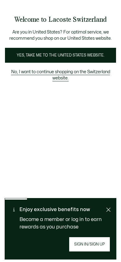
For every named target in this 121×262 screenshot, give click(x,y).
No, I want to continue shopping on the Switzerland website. (60, 75)
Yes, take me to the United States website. (60, 55)
